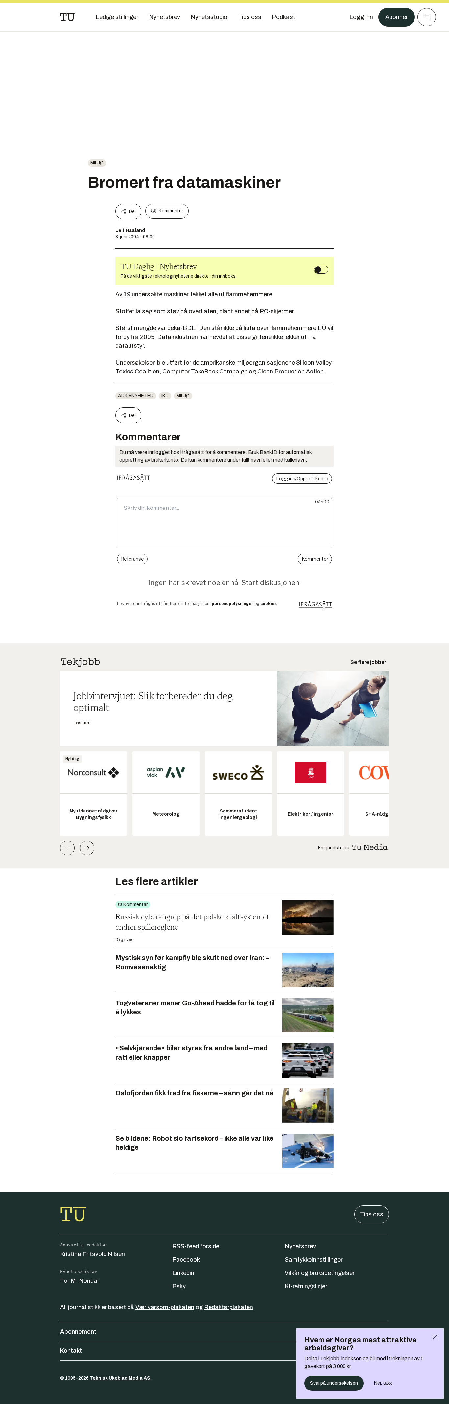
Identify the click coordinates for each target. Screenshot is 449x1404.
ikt (165, 395)
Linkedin (183, 1273)
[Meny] (426, 17)
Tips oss (371, 1214)
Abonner (396, 17)
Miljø (97, 162)
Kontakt (71, 1350)
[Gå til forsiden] (67, 17)
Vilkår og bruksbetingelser (320, 1273)
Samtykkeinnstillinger (314, 1259)
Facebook (186, 1259)
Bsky (179, 1286)
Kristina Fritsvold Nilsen (92, 1254)
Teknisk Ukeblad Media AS (120, 1378)
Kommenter (171, 210)
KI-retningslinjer (306, 1286)
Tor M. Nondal (79, 1281)
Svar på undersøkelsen (334, 1383)
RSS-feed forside (195, 1246)
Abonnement (78, 1331)
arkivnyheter (136, 395)
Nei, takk (383, 1383)
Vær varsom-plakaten (164, 1307)
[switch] (321, 270)
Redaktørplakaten (228, 1307)
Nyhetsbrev (300, 1246)
